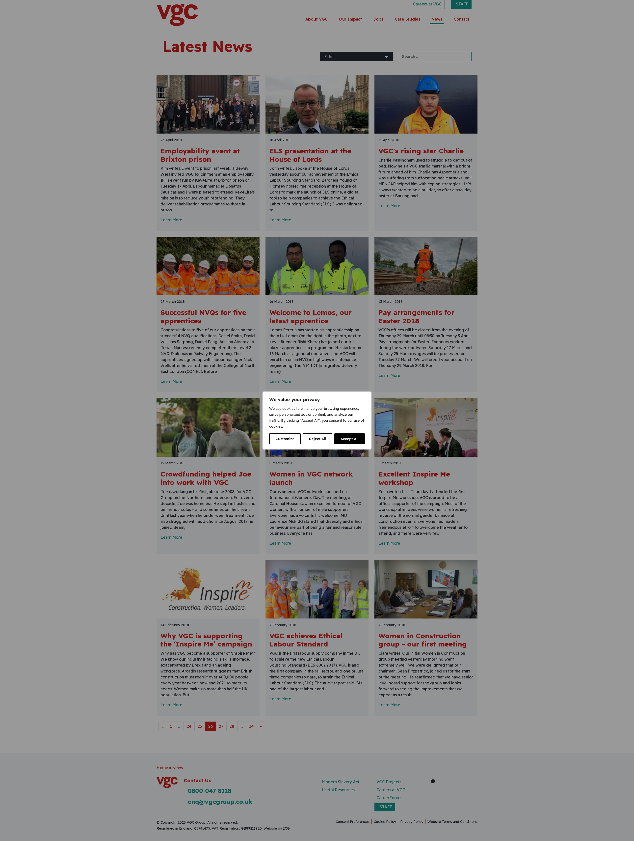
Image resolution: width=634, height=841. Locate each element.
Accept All (349, 439)
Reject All (317, 439)
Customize (285, 439)
